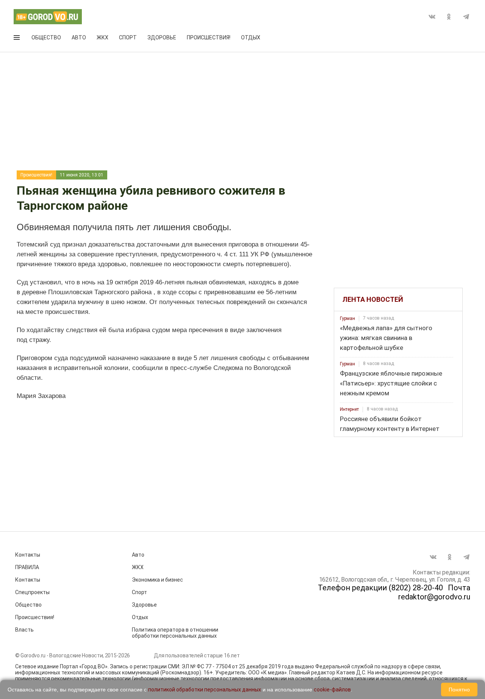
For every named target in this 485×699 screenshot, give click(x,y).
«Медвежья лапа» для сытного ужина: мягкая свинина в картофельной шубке (386, 337)
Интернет (349, 409)
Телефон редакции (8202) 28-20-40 (380, 587)
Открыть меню (17, 39)
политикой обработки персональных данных (204, 690)
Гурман (347, 318)
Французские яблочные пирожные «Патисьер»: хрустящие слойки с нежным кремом (391, 383)
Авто (79, 37)
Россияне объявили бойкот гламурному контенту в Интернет (390, 423)
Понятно (459, 690)
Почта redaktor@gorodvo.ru (434, 592)
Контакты (27, 555)
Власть (24, 630)
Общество (46, 37)
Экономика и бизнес (157, 580)
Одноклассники (449, 16)
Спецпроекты (32, 592)
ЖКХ (102, 37)
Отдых (250, 37)
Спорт (128, 37)
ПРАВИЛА (27, 567)
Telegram (466, 16)
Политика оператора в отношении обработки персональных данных (175, 633)
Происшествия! (208, 37)
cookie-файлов (332, 690)
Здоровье (161, 37)
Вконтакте (432, 16)
